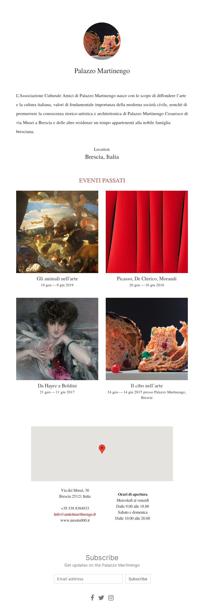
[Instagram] (111, 598)
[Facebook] (92, 598)
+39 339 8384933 (75, 508)
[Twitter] (101, 598)
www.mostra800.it (75, 520)
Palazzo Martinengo (102, 70)
